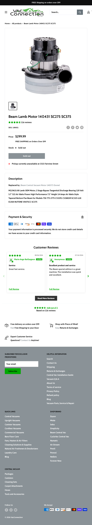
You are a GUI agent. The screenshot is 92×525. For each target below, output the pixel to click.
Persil (52, 448)
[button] (15, 122)
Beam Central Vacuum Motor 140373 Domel (40, 185)
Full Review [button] (14, 289)
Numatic (54, 440)
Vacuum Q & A (53, 379)
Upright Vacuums (12, 420)
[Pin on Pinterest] (72, 127)
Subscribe (12, 371)
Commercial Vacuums (14, 432)
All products (16, 23)
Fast (12, 328)
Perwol (53, 452)
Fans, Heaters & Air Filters (16, 440)
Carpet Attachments (14, 486)
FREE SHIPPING (22, 141)
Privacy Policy (53, 391)
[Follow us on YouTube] (15, 510)
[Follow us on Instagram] (11, 510)
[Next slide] (88, 276)
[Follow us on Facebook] (6, 510)
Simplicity (54, 428)
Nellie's (53, 457)
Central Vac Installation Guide (60, 375)
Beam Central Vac (58, 432)
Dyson (53, 416)
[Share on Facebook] (68, 127)
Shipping (51, 367)
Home (7, 23)
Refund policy (53, 395)
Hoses (7, 490)
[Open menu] (6, 12)
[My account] (88, 12)
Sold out (27, 156)
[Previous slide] (4, 276)
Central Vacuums (12, 416)
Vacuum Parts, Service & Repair (60, 403)
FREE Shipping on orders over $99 (46, 2)
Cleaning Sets (11, 482)
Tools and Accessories (14, 494)
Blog (49, 399)
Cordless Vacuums (13, 428)
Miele (52, 420)
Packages (9, 474)
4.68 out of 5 (52, 308)
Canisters (9, 478)
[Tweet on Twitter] (77, 127)
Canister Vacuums (12, 424)
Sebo (52, 424)
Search (50, 359)
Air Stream (55, 444)
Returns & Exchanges (56, 371)
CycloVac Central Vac (59, 436)
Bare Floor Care (12, 436)
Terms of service (54, 387)
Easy (57, 328)
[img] (15, 255)
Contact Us (26, 340)
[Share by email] (81, 127)
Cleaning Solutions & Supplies (18, 444)
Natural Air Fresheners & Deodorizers (21, 448)
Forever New (55, 461)
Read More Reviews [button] (46, 298)
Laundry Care (11, 452)
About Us (51, 383)
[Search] (80, 12)
